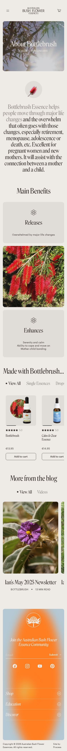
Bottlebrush (12, 436)
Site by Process (57, 745)
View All (15, 383)
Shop (9, 693)
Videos (42, 492)
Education (13, 704)
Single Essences (38, 383)
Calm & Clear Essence (49, 438)
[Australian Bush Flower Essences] (33, 11)
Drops (60, 383)
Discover (12, 714)
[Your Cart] (59, 11)
